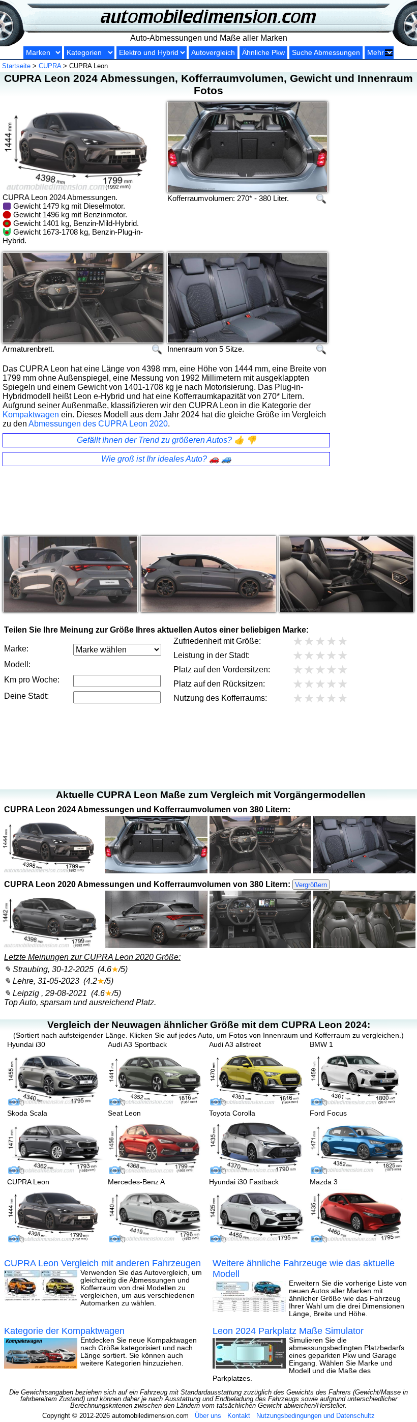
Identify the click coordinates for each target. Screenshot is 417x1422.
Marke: (16, 648)
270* (244, 198)
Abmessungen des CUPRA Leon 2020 (98, 423)
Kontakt (238, 1415)
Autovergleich (213, 52)
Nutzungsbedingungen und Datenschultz (315, 1415)
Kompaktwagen (31, 414)
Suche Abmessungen (326, 52)
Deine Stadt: (26, 696)
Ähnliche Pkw (263, 52)
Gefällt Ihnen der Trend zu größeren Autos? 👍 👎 (166, 440)
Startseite (16, 66)
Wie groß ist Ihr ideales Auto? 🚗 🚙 (166, 458)
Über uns (208, 1415)
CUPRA (50, 66)
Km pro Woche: (31, 679)
